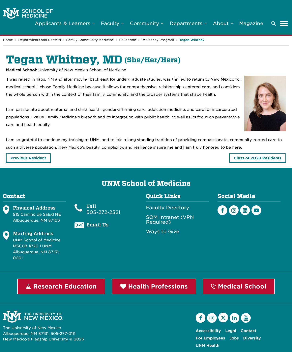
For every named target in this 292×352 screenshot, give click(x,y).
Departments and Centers (39, 40)
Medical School (241, 286)
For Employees (210, 338)
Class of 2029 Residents (257, 158)
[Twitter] (223, 317)
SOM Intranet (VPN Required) (170, 219)
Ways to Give (162, 231)
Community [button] (145, 23)
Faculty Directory (167, 207)
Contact (248, 331)
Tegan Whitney (191, 40)
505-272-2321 (103, 212)
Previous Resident (28, 158)
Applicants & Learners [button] (63, 23)
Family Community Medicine (90, 40)
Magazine (251, 23)
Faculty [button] (111, 23)
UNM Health (207, 345)
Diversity (252, 338)
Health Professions (157, 286)
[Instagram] (234, 210)
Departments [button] (187, 23)
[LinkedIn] (245, 210)
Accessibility (208, 331)
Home (8, 40)
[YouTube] (246, 318)
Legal (230, 331)
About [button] (221, 23)
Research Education (64, 286)
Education (127, 40)
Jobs (234, 338)
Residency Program (157, 40)
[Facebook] (222, 210)
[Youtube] (256, 210)
